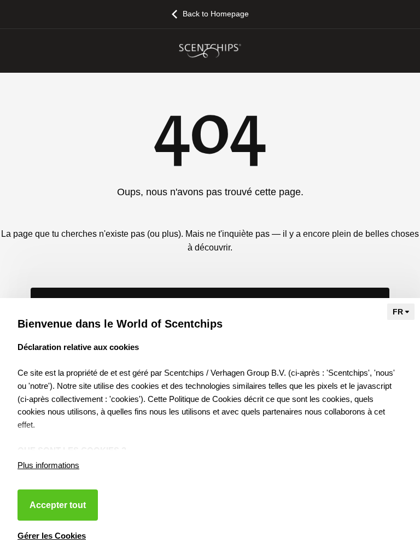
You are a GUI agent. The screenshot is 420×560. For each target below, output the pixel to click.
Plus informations (48, 465)
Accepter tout (58, 505)
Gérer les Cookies (52, 535)
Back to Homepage (216, 13)
